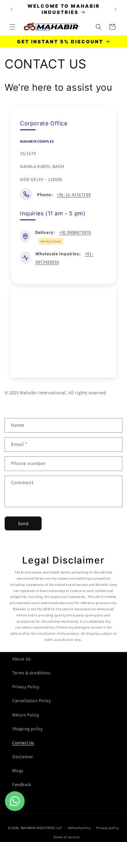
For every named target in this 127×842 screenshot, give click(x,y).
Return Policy (25, 715)
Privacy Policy (25, 686)
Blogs (17, 770)
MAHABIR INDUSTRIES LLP (41, 827)
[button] (12, 27)
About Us (21, 659)
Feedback (21, 784)
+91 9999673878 (75, 232)
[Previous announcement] (11, 9)
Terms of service (66, 837)
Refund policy (79, 828)
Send (23, 523)
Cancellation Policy (31, 700)
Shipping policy (27, 729)
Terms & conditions (31, 673)
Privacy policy (107, 828)
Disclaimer (22, 756)
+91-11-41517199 (74, 194)
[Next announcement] (115, 9)
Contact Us (23, 742)
